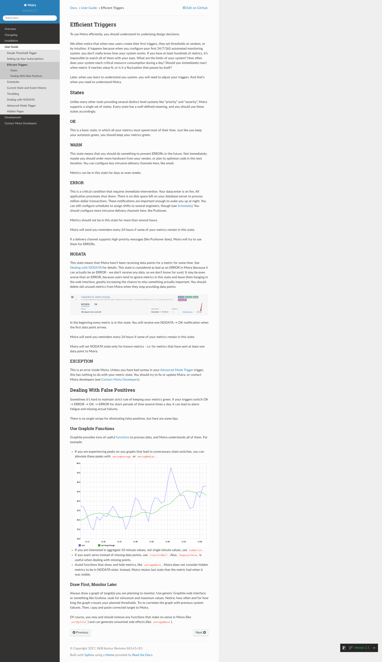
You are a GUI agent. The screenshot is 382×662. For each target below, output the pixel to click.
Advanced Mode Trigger (21, 105)
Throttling (13, 93)
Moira (31, 5)
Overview (10, 28)
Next (199, 632)
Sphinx (89, 655)
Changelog (11, 34)
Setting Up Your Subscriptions (25, 58)
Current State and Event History (26, 87)
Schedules (13, 81)
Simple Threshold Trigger (22, 53)
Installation (11, 40)
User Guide (11, 46)
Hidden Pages (15, 111)
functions (122, 437)
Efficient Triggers (17, 64)
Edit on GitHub (197, 8)
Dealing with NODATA (21, 99)
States (14, 70)
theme (109, 655)
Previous (81, 632)
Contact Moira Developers (21, 123)
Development (13, 117)
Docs (73, 8)
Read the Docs (142, 655)
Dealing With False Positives (26, 76)
